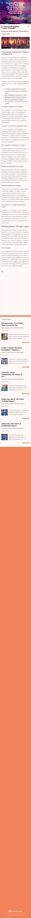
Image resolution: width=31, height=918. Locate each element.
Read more (26, 342)
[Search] (29, 3)
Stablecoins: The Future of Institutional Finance (11, 425)
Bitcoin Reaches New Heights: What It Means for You (12, 324)
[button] (29, 26)
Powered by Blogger (16, 911)
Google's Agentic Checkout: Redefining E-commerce (11, 349)
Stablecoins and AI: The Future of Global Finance (12, 400)
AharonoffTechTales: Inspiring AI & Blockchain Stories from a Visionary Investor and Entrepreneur (15, 8)
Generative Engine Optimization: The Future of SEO (11, 374)
